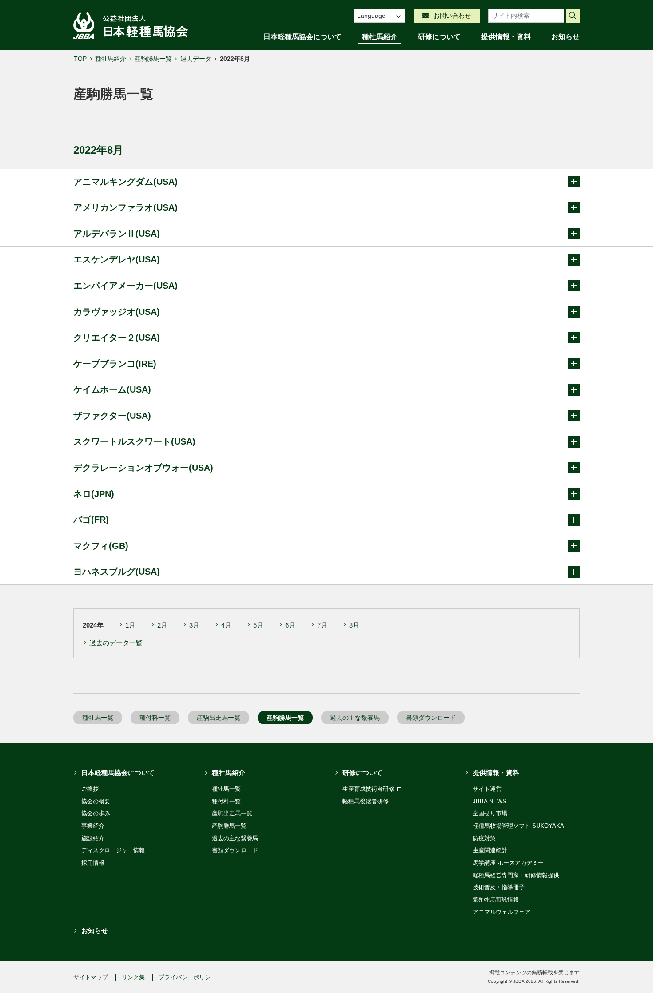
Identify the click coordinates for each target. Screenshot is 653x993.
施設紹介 (92, 838)
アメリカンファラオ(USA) (125, 207)
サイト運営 (487, 789)
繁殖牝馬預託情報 (496, 899)
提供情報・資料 (506, 36)
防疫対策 (484, 838)
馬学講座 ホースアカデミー (508, 862)
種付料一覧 (155, 717)
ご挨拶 (90, 789)
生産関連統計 (490, 850)
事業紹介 (92, 825)
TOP (80, 58)
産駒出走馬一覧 (218, 717)
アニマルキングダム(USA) (125, 182)
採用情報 (92, 862)
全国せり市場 (490, 813)
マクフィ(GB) (100, 546)
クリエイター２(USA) (116, 337)
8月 (354, 625)
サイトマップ (90, 977)
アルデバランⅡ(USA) (116, 233)
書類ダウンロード (431, 717)
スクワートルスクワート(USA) (134, 441)
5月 (258, 625)
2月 (162, 625)
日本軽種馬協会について (302, 36)
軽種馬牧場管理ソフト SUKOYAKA (518, 825)
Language (371, 15)
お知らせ (565, 36)
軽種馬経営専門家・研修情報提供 (516, 875)
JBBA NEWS (489, 801)
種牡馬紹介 (380, 36)
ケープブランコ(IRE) (114, 364)
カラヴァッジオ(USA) (116, 312)
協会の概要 (95, 801)
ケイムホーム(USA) (112, 389)
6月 (290, 625)
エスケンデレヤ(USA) (116, 259)
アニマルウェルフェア (501, 912)
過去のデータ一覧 (116, 643)
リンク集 (133, 977)
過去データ (195, 58)
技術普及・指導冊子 (499, 887)
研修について (439, 36)
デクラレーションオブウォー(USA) (143, 468)
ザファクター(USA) (112, 416)
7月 (322, 625)
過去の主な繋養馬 (355, 717)
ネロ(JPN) (93, 494)
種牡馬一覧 (97, 717)
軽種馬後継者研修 (365, 801)
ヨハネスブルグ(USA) (116, 571)
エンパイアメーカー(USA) (125, 285)
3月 (194, 625)
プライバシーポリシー (187, 977)
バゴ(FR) (91, 519)
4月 (226, 625)
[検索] (573, 16)
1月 (130, 625)
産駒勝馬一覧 (153, 58)
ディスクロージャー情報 (113, 850)
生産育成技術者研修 (369, 789)
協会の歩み (95, 813)
